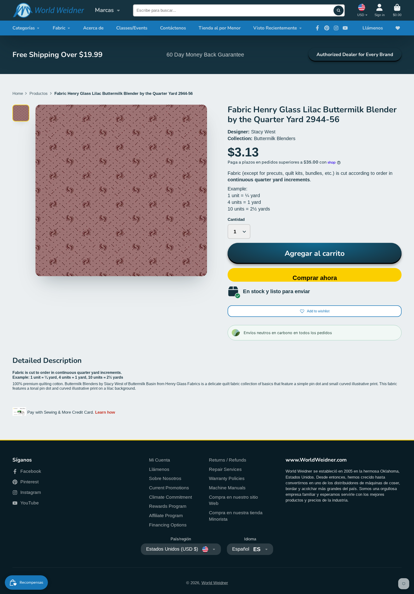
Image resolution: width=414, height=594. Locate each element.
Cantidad (236, 219)
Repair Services (225, 469)
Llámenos (372, 28)
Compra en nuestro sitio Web (233, 500)
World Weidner (214, 582)
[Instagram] (336, 28)
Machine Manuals (227, 487)
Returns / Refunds (227, 460)
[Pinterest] (326, 28)
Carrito (397, 10)
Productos (38, 93)
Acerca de (93, 28)
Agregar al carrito (315, 253)
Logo (48, 10)
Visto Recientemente (275, 28)
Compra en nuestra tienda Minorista (236, 516)
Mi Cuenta (159, 460)
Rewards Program (167, 506)
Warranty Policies (227, 478)
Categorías (23, 28)
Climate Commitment (170, 497)
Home (17, 93)
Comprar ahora (315, 277)
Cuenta (379, 10)
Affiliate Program (166, 515)
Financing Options (168, 524)
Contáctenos (173, 28)
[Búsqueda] (338, 10)
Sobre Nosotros (165, 478)
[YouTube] (345, 28)
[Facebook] (317, 28)
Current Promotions (169, 487)
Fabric (59, 28)
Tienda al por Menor (220, 28)
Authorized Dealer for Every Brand (354, 54)
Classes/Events (131, 28)
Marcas (104, 10)
